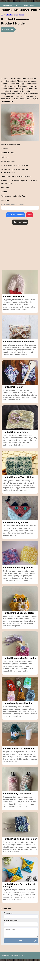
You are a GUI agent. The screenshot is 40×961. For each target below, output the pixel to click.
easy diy (14, 204)
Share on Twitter (20, 222)
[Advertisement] (20, 53)
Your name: (8, 913)
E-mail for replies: (10, 921)
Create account (29, 5)
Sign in (18, 5)
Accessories (8, 29)
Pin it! (29, 215)
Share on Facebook (15, 215)
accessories (5, 204)
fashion (21, 204)
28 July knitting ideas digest (12, 15)
